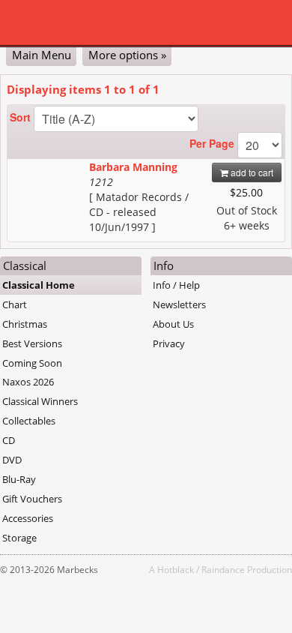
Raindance (223, 569)
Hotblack (175, 569)
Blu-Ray (19, 479)
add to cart (250, 172)
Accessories (27, 518)
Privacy (169, 343)
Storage (19, 537)
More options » (127, 54)
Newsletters (179, 304)
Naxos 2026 (28, 381)
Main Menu (41, 54)
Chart (14, 304)
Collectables (28, 421)
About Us (173, 324)
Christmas (24, 324)
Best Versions (32, 343)
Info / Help (176, 285)
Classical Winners (40, 401)
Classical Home (38, 285)
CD (8, 440)
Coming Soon (32, 363)
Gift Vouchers (32, 499)
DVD (12, 459)
